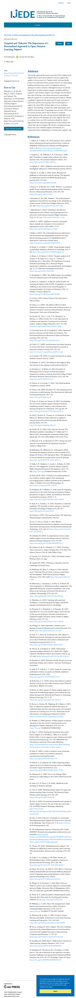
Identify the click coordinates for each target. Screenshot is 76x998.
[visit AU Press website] (12, 986)
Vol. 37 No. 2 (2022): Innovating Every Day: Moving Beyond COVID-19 (29, 35)
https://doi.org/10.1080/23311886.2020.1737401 (46, 770)
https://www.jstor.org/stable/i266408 (43, 183)
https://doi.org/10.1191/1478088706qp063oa (48, 252)
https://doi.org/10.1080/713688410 (42, 797)
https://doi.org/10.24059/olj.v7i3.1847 (48, 631)
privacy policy (44, 985)
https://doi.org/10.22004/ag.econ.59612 (44, 229)
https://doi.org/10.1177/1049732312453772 (45, 677)
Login (68, 3)
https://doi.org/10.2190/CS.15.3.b (41, 379)
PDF (68, 43)
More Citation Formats (13, 128)
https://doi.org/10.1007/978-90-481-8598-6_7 (53, 656)
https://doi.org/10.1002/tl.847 (52, 899)
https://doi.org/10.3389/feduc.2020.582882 (45, 294)
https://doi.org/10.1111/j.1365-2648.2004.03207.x (47, 865)
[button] (8, 61)
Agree (55, 991)
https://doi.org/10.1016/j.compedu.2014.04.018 (46, 937)
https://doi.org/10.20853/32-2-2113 (51, 217)
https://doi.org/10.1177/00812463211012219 (45, 879)
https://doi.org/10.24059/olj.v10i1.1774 (43, 758)
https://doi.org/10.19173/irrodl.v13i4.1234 (44, 340)
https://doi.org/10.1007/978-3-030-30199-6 (45, 460)
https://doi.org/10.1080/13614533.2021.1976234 (46, 596)
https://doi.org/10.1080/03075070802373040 (45, 326)
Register (61, 3)
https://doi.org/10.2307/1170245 (41, 194)
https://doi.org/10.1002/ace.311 (40, 397)
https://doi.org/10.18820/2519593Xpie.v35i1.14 (46, 411)
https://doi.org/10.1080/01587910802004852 (45, 946)
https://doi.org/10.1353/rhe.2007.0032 (49, 206)
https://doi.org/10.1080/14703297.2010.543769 (46, 645)
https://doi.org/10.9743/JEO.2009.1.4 (43, 162)
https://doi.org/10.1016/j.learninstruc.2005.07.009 (47, 923)
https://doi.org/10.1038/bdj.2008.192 (43, 425)
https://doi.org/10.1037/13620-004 (42, 271)
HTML (59, 43)
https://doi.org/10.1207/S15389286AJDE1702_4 (46, 543)
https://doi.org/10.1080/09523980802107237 (45, 960)
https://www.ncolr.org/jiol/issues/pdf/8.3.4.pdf (46, 352)
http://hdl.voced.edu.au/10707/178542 (43, 485)
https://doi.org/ (38, 471)
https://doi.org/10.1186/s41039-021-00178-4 (45, 700)
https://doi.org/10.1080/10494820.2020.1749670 (47, 499)
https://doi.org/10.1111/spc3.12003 (42, 511)
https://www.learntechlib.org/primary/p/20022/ (47, 716)
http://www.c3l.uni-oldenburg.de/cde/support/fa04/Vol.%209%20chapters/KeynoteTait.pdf (50, 811)
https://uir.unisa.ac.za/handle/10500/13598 (45, 243)
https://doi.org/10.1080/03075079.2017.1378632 (46, 621)
